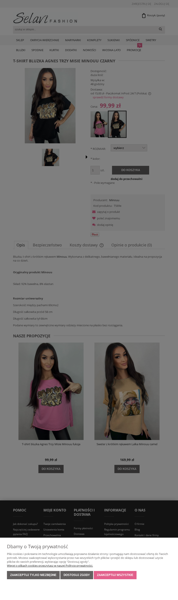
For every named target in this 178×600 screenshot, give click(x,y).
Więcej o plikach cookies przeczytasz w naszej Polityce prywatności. (50, 566)
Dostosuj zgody (77, 575)
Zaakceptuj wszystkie (115, 575)
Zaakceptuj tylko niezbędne (33, 575)
